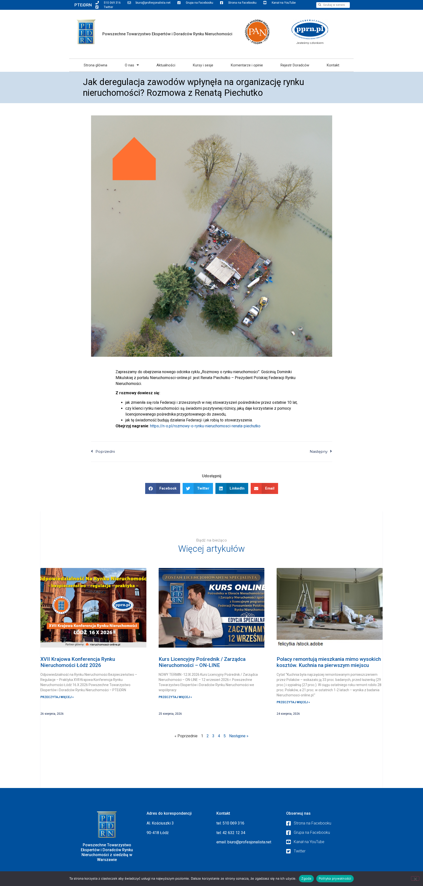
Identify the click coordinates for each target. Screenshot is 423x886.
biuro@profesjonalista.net (249, 842)
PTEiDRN (83, 4)
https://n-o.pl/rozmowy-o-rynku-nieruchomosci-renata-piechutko (205, 426)
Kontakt (333, 65)
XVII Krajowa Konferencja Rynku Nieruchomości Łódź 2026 (77, 662)
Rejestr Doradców (295, 65)
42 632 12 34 (234, 832)
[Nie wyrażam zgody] (415, 878)
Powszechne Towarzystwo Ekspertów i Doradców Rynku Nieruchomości (167, 34)
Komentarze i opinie (247, 65)
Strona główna (95, 65)
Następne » (238, 736)
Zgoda (306, 878)
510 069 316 (233, 823)
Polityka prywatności (335, 878)
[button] (162, 488)
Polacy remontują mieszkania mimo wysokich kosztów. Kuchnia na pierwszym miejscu (329, 662)
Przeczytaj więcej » (57, 697)
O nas (129, 65)
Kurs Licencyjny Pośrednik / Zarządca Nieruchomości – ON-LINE (202, 662)
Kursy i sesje (203, 65)
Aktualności (165, 65)
